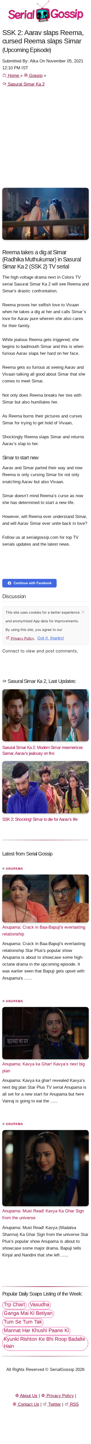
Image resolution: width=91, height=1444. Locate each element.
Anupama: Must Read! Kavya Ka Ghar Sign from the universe (43, 1214)
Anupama (14, 868)
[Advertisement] (45, 139)
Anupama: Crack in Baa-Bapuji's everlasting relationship (43, 930)
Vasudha (39, 1304)
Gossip (35, 75)
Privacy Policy (22, 638)
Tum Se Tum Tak (23, 1321)
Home (13, 75)
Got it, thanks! (50, 638)
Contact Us (28, 1404)
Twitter (54, 1404)
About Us (28, 1395)
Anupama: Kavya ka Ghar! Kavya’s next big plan (43, 1067)
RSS (74, 1404)
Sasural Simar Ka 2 (25, 84)
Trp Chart (14, 1304)
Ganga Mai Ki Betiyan (28, 1313)
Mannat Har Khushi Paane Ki (36, 1330)
